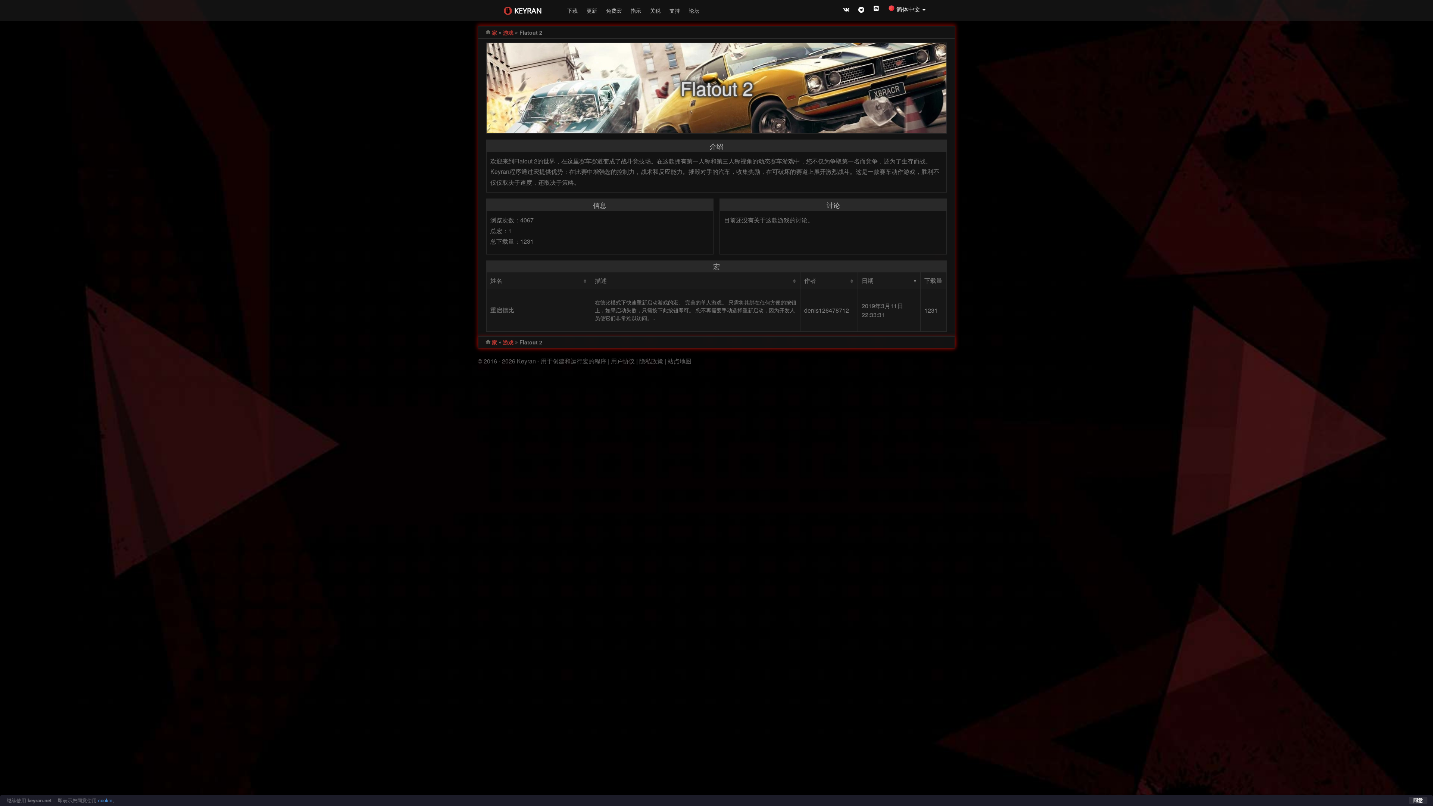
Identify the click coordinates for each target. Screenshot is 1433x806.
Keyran (528, 11)
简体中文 (909, 9)
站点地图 (679, 361)
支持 (674, 10)
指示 (636, 10)
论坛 (694, 10)
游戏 (508, 32)
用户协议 (623, 361)
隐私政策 (651, 361)
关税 (655, 10)
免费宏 (614, 10)
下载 (572, 10)
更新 (592, 10)
